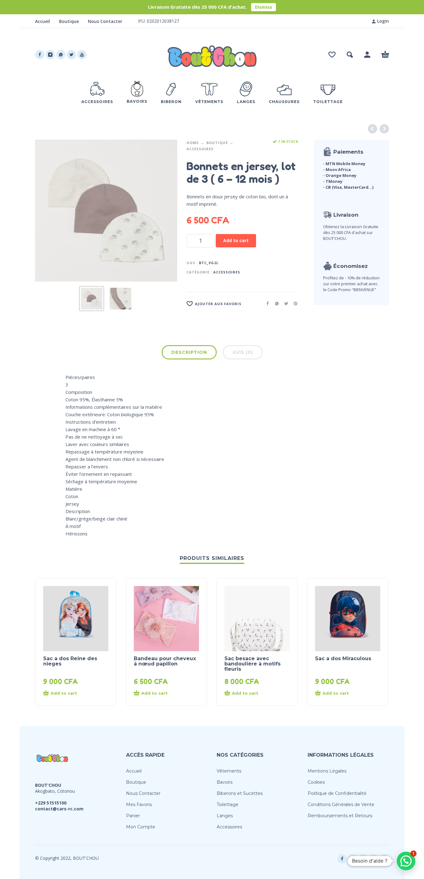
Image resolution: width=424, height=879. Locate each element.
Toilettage (227, 804)
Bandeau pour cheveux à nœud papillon (165, 661)
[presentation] (47, 211)
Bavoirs (224, 782)
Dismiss (263, 7)
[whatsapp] (60, 54)
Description (189, 352)
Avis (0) (242, 352)
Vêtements (229, 771)
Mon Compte (140, 827)
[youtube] (82, 54)
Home (193, 142)
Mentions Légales (327, 771)
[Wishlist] (332, 55)
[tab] (189, 353)
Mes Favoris (139, 804)
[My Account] (367, 55)
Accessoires (200, 148)
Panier (133, 815)
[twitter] (71, 54)
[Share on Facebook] (265, 303)
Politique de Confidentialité (337, 793)
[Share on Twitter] (284, 303)
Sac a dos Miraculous (343, 658)
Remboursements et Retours (340, 815)
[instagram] (50, 54)
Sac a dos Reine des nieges (70, 661)
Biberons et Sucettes (240, 793)
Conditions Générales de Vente (341, 804)
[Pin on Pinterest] (293, 303)
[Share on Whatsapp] (275, 303)
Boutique (69, 21)
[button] (350, 55)
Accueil (42, 21)
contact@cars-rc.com (59, 809)
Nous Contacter (105, 21)
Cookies (316, 782)
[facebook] (39, 54)
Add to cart (236, 240)
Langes (225, 815)
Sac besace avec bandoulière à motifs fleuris (252, 664)
